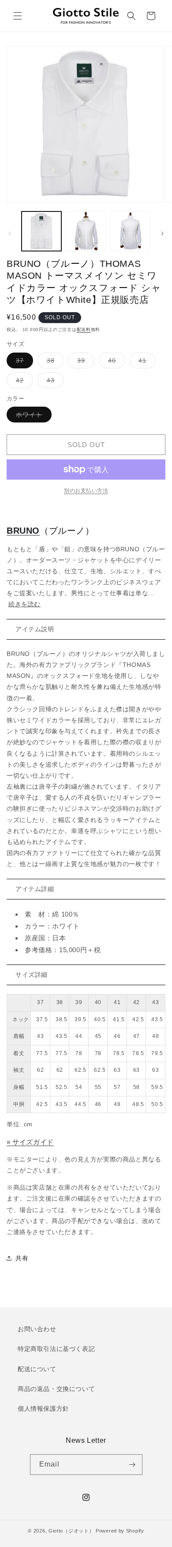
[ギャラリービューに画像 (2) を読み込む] (85, 231)
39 (84, 362)
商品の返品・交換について (56, 1388)
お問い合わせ (37, 1328)
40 (115, 362)
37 (23, 362)
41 (145, 362)
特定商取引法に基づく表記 (56, 1348)
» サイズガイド (30, 1142)
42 (23, 382)
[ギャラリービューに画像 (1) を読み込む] (41, 231)
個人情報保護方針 (43, 1408)
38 (54, 362)
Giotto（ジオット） (71, 1530)
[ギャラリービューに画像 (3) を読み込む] (130, 231)
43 (54, 382)
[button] (17, 15)
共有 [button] (21, 1258)
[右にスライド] (162, 233)
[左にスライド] (9, 233)
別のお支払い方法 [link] (86, 491)
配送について (37, 1368)
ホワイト (32, 416)
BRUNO (23, 530)
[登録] (132, 1464)
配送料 (84, 329)
